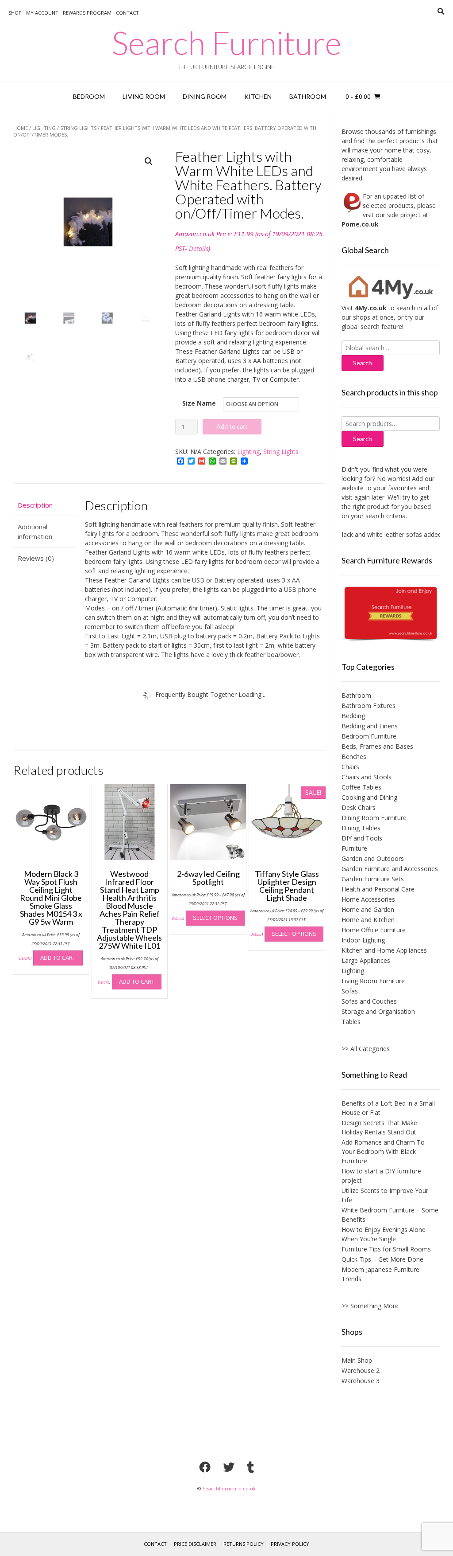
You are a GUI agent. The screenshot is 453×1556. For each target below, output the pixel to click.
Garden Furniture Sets (373, 879)
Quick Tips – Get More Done (382, 1259)
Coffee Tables (361, 787)
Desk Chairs (359, 807)
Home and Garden (368, 909)
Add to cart (232, 426)
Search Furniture (227, 43)
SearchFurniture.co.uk (229, 1488)
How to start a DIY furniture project (381, 1176)
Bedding (353, 716)
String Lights (78, 128)
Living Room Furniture (373, 981)
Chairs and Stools (367, 777)
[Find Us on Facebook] (205, 1467)
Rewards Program (87, 12)
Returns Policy (243, 1543)
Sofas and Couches (369, 1001)
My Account (42, 12)
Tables (351, 1021)
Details (198, 248)
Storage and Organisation (378, 1011)
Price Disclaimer (195, 1543)
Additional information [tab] (35, 531)
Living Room (144, 96)
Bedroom (89, 96)
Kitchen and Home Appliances (384, 950)
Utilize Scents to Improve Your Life (385, 1195)
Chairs (350, 766)
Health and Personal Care (378, 889)
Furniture (354, 848)
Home (20, 128)
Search (362, 438)
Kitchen (258, 96)
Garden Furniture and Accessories (390, 868)
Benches (354, 756)
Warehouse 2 (361, 1370)
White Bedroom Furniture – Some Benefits (390, 1215)
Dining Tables (361, 828)
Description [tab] (35, 504)
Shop (15, 12)
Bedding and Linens (370, 726)
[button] (149, 161)
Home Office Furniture (374, 930)
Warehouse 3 (361, 1380)
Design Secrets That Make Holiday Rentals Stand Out (379, 1127)
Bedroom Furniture (369, 736)
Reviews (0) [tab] (36, 558)
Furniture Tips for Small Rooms (386, 1249)
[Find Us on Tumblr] (250, 1467)
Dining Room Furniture (374, 817)
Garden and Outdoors (373, 858)
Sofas (350, 991)
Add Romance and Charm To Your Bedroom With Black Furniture (383, 1151)
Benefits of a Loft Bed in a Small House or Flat (388, 1108)
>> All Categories (366, 1048)
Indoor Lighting (363, 940)
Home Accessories (368, 899)
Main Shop (357, 1360)
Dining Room (204, 96)
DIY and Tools (362, 838)
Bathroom (307, 96)
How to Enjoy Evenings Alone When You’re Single (384, 1234)
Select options (215, 918)
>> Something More (370, 1306)
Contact (127, 12)
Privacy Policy (290, 1543)
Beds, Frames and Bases (377, 746)
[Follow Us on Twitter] (228, 1467)
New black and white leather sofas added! (370, 534)
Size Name (199, 403)
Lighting (44, 128)
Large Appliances (366, 960)
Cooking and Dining (369, 797)
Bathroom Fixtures (368, 705)
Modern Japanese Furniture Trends (380, 1274)
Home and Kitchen (368, 919)
